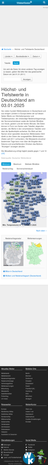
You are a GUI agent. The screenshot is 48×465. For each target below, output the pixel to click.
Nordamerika (5, 416)
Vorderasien (5, 424)
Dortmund (29, 378)
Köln (27, 393)
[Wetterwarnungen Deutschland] (34, 253)
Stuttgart (28, 399)
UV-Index (4, 399)
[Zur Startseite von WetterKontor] (24, 2)
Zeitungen (7, 445)
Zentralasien (5, 427)
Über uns (29, 409)
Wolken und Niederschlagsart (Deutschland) (23, 275)
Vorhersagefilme (7, 383)
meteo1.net (29, 411)
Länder (8, 56)
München (29, 396)
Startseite (7, 49)
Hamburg (29, 391)
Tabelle (7, 63)
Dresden (29, 381)
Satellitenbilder (6, 393)
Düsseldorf (29, 383)
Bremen (28, 376)
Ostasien (4, 432)
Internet (6, 447)
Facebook (31, 445)
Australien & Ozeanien (9, 434)
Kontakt (28, 422)
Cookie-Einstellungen (33, 419)
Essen (28, 386)
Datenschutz (30, 416)
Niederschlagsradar (8, 378)
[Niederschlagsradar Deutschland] (13, 253)
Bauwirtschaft (8, 452)
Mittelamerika (6, 419)
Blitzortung (5, 388)
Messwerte (5, 391)
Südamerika (5, 422)
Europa (3, 409)
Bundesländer (22, 56)
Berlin (28, 373)
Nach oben (41, 230)
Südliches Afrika (7, 414)
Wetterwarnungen (7, 386)
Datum (36, 56)
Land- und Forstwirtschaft (12, 457)
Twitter (30, 447)
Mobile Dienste (9, 450)
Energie (6, 455)
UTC (3, 153)
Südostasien (5, 429)
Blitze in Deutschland (13, 271)
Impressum (29, 414)
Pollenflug (4, 396)
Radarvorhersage (7, 381)
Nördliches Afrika (7, 411)
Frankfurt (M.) (30, 388)
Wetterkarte (5, 373)
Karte (16, 63)
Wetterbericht (5, 376)
